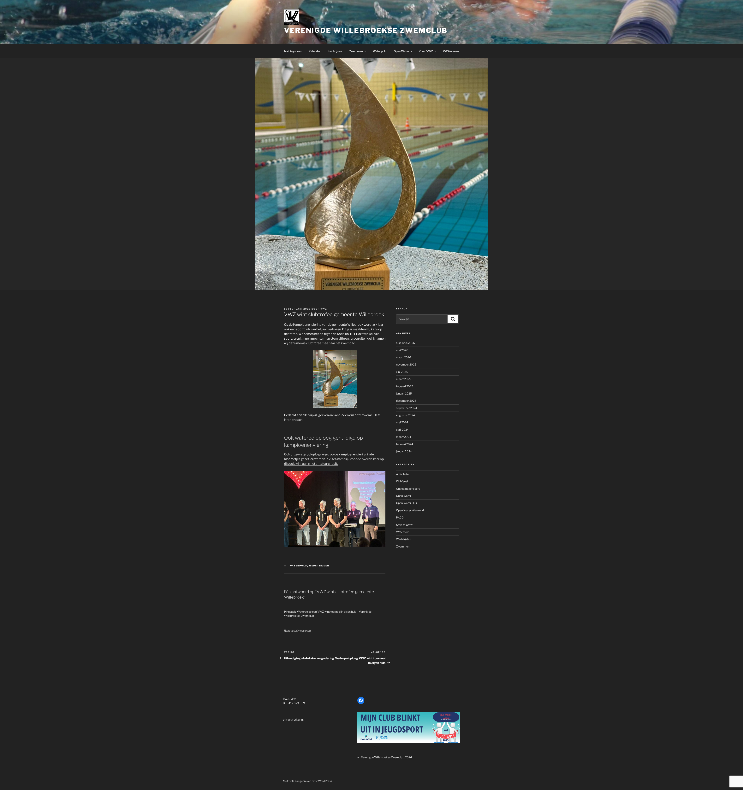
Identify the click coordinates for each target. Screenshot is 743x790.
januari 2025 (404, 393)
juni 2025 (402, 371)
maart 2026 (403, 357)
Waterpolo (379, 51)
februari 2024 (404, 444)
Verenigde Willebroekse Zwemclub (365, 30)
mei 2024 (402, 422)
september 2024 (406, 408)
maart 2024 (403, 436)
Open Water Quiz (406, 503)
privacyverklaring (293, 719)
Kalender (314, 51)
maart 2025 (403, 379)
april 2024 (402, 429)
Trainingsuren (292, 51)
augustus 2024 (405, 415)
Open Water (401, 51)
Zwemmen (356, 51)
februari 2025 (404, 386)
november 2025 (406, 364)
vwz (323, 308)
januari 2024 (404, 451)
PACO (400, 517)
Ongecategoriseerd (408, 488)
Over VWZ (426, 51)
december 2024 (406, 400)
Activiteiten (403, 474)
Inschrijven (335, 51)
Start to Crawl (404, 524)
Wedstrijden (319, 565)
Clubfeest (402, 481)
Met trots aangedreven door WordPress (307, 781)
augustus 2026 (405, 342)
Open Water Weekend (410, 510)
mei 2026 (402, 350)
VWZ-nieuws (451, 51)
